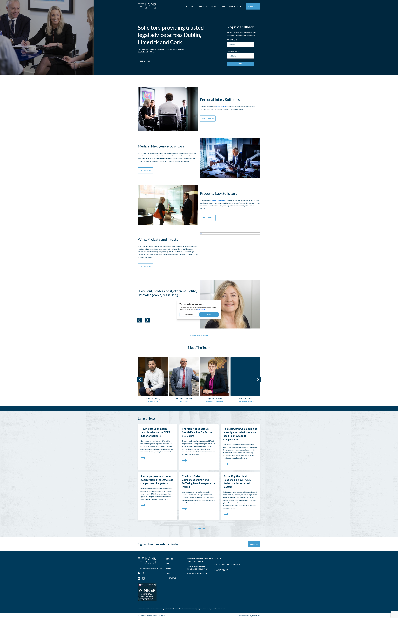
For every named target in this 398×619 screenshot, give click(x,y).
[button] (139, 320)
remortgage (222, 200)
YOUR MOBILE (233, 51)
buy (211, 200)
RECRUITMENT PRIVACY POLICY (227, 564)
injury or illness (221, 106)
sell (214, 200)
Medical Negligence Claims (197, 574)
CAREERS (217, 559)
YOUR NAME (232, 40)
